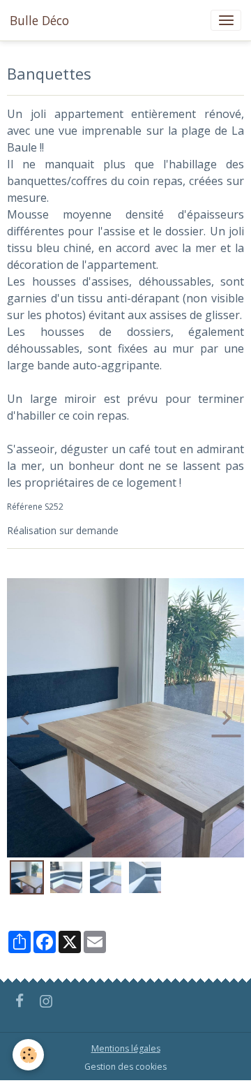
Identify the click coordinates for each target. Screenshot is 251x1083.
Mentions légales (125, 1048)
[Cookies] (28, 1054)
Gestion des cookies (125, 1067)
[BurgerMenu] (226, 20)
